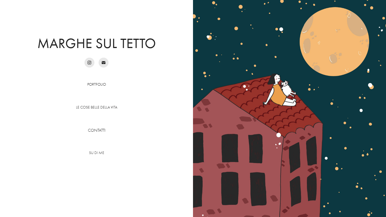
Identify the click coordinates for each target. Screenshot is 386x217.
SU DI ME (96, 152)
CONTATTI (96, 130)
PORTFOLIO (96, 84)
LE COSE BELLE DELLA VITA (96, 107)
